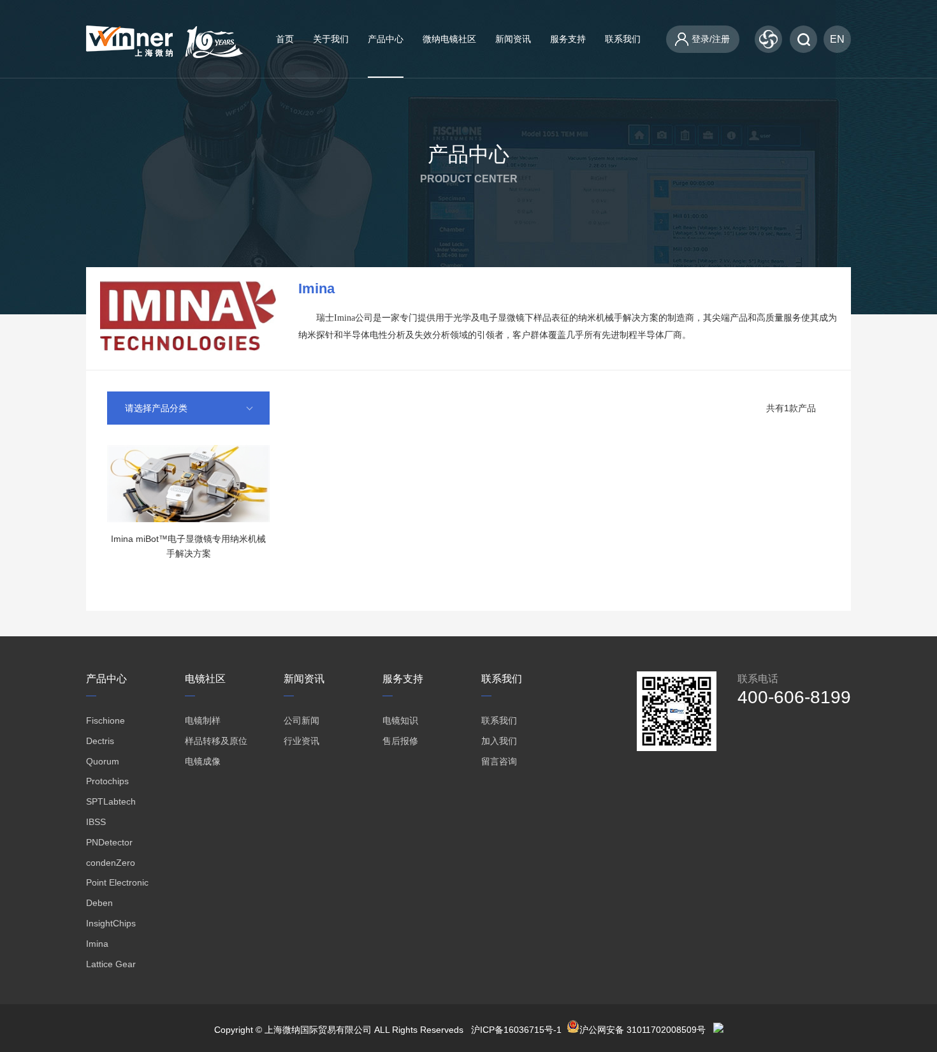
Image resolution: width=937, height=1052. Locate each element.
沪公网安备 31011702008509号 (642, 1030)
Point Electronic (117, 882)
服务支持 (568, 39)
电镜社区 (205, 678)
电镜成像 (203, 761)
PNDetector (109, 842)
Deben (99, 903)
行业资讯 (301, 741)
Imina (97, 944)
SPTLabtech (111, 801)
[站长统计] (718, 1030)
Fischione (105, 720)
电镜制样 (203, 720)
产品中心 (385, 39)
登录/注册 (711, 39)
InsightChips (111, 923)
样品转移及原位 (216, 741)
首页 (285, 39)
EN (837, 39)
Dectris (100, 741)
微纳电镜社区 (449, 39)
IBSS (96, 822)
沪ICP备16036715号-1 (517, 1030)
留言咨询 (499, 761)
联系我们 (623, 39)
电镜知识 (400, 720)
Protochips (107, 781)
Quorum (102, 761)
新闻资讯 (513, 39)
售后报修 (400, 741)
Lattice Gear (111, 964)
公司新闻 (301, 720)
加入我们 (499, 741)
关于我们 (331, 39)
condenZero (110, 863)
